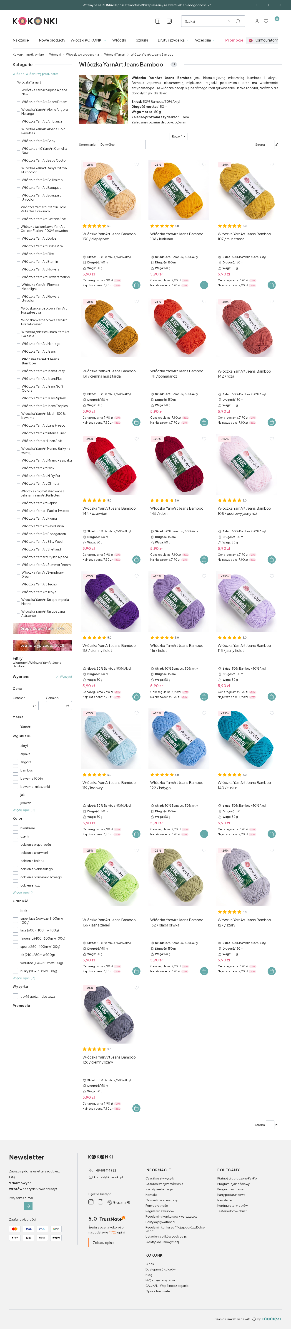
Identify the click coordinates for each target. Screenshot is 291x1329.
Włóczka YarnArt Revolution (43, 526)
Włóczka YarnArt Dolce (39, 238)
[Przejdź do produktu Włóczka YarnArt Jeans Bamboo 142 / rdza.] (246, 327)
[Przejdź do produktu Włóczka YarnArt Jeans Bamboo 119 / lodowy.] (111, 738)
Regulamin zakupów (160, 1211)
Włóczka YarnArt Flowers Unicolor (40, 298)
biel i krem (27, 828)
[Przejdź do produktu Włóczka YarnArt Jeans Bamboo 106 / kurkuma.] (178, 190)
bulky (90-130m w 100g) (38, 971)
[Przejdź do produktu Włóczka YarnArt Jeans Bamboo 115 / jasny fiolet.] (246, 601)
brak (23, 911)
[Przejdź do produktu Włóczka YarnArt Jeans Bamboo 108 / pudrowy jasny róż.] (246, 464)
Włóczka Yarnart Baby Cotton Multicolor (44, 170)
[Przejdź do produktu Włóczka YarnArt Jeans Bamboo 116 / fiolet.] (178, 601)
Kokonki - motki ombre (28, 54)
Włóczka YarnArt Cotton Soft (44, 219)
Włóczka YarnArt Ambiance (42, 121)
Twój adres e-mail (21, 1198)
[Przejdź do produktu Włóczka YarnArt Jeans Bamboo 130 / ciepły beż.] (111, 190)
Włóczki (55, 54)
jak (22, 795)
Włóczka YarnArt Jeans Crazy (43, 371)
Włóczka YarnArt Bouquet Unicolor (41, 197)
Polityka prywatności (160, 1222)
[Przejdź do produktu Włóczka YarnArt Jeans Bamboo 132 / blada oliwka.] (178, 876)
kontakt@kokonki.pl (108, 1177)
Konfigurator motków (232, 1205)
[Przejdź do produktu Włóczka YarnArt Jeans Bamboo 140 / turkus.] (246, 738)
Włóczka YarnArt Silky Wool (42, 541)
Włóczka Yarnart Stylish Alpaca (45, 557)
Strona (260, 144)
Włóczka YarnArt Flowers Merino (46, 277)
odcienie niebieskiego (36, 869)
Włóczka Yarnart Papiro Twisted (45, 511)
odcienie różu (30, 885)
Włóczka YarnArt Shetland (41, 549)
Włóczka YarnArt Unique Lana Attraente (43, 613)
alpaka (25, 754)
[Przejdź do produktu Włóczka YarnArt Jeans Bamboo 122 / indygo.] (178, 738)
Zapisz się (28, 1206)
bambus (26, 770)
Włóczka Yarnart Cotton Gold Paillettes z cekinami (43, 209)
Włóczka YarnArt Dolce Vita (42, 246)
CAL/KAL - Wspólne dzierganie (167, 1285)
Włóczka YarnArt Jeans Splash (44, 398)
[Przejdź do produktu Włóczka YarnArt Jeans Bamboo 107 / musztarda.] (246, 190)
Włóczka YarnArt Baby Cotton (45, 160)
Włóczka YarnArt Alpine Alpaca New (44, 92)
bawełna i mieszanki (35, 786)
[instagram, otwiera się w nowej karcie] (169, 21)
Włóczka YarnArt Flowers (40, 269)
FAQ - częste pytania (160, 1280)
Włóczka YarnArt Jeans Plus (42, 378)
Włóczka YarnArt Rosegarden (44, 534)
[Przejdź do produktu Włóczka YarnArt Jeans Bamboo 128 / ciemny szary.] (111, 1013)
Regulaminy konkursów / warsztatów (171, 1216)
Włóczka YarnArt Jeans (39, 351)
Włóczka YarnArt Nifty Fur (41, 476)
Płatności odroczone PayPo (237, 1178)
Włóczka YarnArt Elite (38, 254)
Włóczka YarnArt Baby (38, 141)
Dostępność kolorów (161, 1269)
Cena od (19, 698)
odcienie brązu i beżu (35, 844)
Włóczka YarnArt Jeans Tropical (45, 406)
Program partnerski (230, 1189)
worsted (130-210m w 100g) (41, 963)
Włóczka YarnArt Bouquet (41, 187)
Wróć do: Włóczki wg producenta (35, 74)
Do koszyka (136, 285)
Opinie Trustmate (158, 1291)
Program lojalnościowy (233, 1184)
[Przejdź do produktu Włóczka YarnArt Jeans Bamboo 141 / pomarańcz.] (178, 327)
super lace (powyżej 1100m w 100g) (41, 920)
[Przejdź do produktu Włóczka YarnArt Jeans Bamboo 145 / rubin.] (178, 464)
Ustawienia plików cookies (164, 1236)
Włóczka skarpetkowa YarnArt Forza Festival (44, 310)
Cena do (52, 698)
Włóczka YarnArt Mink (38, 468)
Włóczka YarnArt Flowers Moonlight (40, 287)
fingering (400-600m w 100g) (42, 938)
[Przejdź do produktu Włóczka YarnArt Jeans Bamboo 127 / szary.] (246, 876)
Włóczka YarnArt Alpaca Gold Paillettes (43, 131)
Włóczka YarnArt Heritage (41, 343)
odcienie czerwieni (34, 852)
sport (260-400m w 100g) (40, 946)
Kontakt (151, 1194)
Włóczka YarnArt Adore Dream (44, 102)
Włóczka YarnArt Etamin (40, 261)
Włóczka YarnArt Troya (39, 592)
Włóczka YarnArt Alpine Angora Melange (44, 111)
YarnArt (26, 727)
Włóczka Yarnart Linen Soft (42, 441)
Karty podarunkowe (231, 1194)
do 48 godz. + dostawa (37, 996)
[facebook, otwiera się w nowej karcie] (158, 21)
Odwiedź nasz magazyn (162, 1200)
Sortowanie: (87, 144)
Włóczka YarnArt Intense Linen (44, 433)
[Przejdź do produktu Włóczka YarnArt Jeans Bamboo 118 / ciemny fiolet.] (111, 601)
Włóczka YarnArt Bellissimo (42, 180)
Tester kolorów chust (232, 1211)
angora (25, 762)
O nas (150, 1264)
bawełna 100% (31, 778)
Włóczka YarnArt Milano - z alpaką (47, 460)
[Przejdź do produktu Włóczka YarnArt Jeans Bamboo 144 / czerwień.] (111, 464)
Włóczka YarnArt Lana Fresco (43, 425)
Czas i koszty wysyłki (160, 1178)
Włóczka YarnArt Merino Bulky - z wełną (45, 450)
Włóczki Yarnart (114, 54)
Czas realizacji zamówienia (164, 1184)
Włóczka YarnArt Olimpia (40, 483)
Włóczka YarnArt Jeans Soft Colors (42, 388)
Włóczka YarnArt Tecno (39, 584)
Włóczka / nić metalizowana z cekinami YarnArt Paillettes (43, 493)
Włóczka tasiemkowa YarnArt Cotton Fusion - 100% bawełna (44, 228)
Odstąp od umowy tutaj (162, 1242)
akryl (24, 746)
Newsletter (225, 1200)
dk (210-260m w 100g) (37, 955)
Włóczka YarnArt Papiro (39, 503)
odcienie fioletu (32, 861)
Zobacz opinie (103, 1243)
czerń (24, 836)
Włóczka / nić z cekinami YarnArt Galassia (45, 334)
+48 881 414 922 (105, 1170)
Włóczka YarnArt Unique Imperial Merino (45, 601)
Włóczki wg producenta (82, 54)
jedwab (25, 803)
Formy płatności (157, 1205)
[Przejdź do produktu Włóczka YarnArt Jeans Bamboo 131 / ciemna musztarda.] (111, 327)
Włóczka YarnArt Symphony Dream (43, 574)
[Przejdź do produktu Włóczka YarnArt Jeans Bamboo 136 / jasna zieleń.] (111, 876)
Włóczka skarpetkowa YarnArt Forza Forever (44, 322)
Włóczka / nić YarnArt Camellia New (44, 150)
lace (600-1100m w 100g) (39, 930)
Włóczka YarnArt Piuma (39, 518)
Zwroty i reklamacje (159, 1189)
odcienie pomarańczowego (41, 877)
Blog (149, 1275)
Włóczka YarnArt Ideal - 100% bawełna (43, 415)
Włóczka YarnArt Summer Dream (46, 565)
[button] (237, 21)
